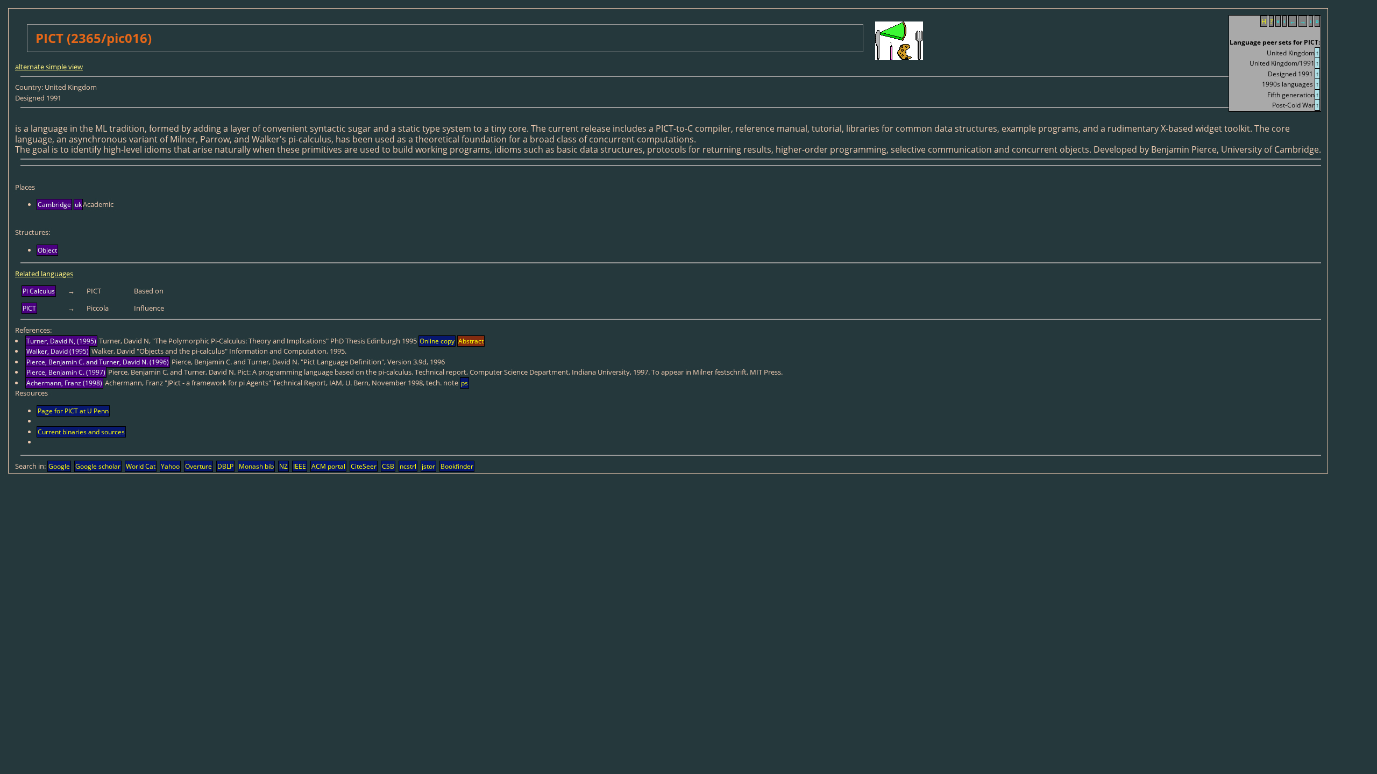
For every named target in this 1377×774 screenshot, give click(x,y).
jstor (428, 466)
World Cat (140, 466)
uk (78, 204)
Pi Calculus (39, 291)
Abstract (471, 341)
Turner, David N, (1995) (61, 341)
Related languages (44, 273)
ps (464, 383)
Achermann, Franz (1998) (64, 383)
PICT (29, 308)
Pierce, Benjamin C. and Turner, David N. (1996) (97, 362)
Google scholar (97, 466)
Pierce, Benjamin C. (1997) (65, 372)
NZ (283, 466)
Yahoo (170, 466)
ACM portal (328, 466)
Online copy (437, 341)
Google (59, 466)
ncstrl (408, 466)
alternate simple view (49, 66)
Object (47, 250)
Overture (198, 466)
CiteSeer (364, 466)
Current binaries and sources (81, 431)
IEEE (299, 466)
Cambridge (54, 204)
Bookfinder (457, 466)
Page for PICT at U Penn (73, 410)
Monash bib (256, 466)
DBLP (225, 466)
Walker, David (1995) (57, 351)
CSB (388, 466)
